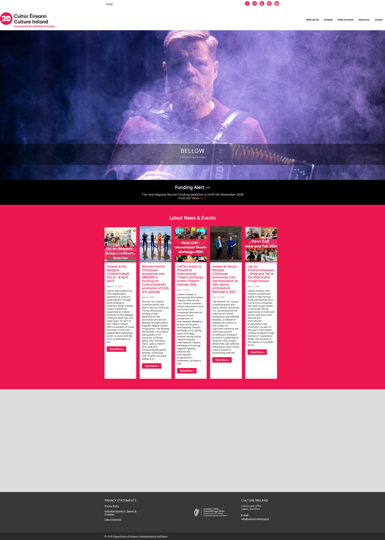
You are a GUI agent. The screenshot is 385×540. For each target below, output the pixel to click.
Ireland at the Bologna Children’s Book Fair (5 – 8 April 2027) (118, 273)
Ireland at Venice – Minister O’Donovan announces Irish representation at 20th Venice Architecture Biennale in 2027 (225, 279)
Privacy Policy (112, 505)
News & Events (345, 19)
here (203, 198)
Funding (328, 19)
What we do (312, 19)
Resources (364, 19)
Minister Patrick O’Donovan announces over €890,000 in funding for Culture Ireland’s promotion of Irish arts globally (155, 279)
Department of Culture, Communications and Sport (140, 536)
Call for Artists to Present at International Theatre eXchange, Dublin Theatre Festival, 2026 (190, 275)
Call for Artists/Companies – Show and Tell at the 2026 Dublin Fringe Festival (261, 273)
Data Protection (113, 519)
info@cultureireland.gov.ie (255, 518)
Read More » (117, 349)
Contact (379, 19)
